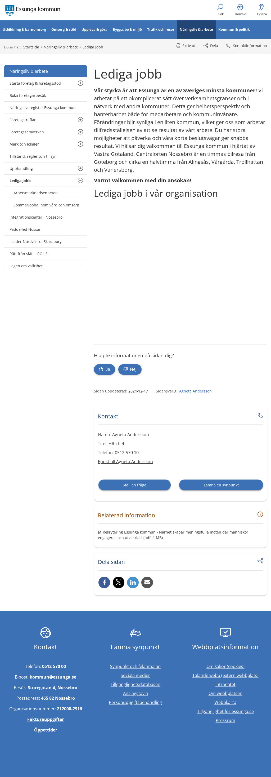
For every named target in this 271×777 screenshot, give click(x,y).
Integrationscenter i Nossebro (36, 217)
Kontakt (240, 14)
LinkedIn (133, 582)
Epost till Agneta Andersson (125, 461)
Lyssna (262, 14)
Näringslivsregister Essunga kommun (43, 107)
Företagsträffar (23, 119)
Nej (133, 369)
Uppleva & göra (94, 29)
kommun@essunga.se (53, 677)
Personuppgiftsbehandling (135, 702)
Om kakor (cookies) (225, 666)
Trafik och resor (160, 29)
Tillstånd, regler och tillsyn (33, 156)
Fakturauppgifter (45, 719)
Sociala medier (135, 675)
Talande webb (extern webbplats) (229, 675)
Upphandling (21, 168)
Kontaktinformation (250, 45)
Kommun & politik (234, 29)
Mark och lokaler (24, 144)
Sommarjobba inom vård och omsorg (46, 204)
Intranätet (241, 684)
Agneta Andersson (195, 391)
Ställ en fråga (134, 484)
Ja (107, 369)
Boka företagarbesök (28, 95)
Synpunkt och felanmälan (135, 666)
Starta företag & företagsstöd (35, 83)
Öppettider (45, 730)
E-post (147, 582)
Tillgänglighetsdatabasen (144, 684)
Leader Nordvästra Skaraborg (36, 241)
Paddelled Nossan (26, 229)
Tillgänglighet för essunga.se (225, 711)
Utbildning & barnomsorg (24, 29)
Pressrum (241, 720)
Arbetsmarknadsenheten (35, 192)
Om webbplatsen (225, 693)
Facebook (104, 582)
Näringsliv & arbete (196, 29)
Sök (221, 14)
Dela (214, 45)
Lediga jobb (20, 180)
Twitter (118, 582)
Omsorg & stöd (63, 29)
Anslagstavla (135, 693)
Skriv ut (189, 45)
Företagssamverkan (27, 131)
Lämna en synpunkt (221, 484)
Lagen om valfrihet (26, 265)
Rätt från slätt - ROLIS (29, 253)
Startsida (31, 46)
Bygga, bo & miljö (127, 29)
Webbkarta (225, 702)
